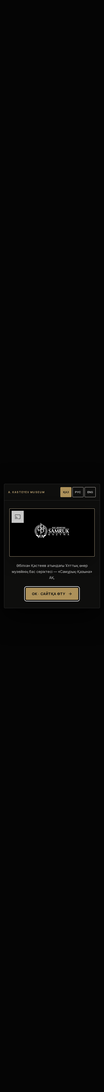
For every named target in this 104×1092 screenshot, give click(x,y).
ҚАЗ (66, 492)
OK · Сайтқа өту (48, 593)
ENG (90, 492)
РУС (78, 492)
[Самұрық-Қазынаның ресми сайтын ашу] (52, 532)
